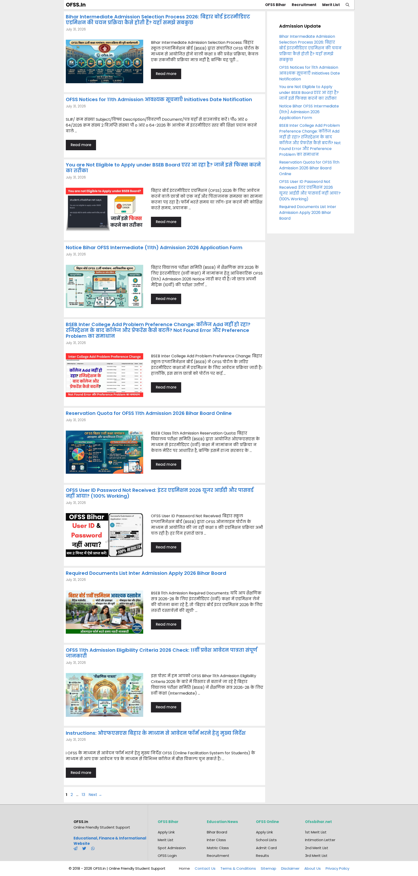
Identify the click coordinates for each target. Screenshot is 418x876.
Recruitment (304, 4)
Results (262, 855)
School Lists (266, 839)
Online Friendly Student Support (102, 827)
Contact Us (205, 868)
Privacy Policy (337, 868)
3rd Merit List (316, 855)
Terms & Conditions (238, 868)
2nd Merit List (316, 847)
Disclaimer (290, 868)
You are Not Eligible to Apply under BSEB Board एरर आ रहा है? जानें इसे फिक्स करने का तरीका (163, 167)
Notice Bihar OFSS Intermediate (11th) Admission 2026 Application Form (154, 247)
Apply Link (166, 832)
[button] (347, 4)
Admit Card (266, 847)
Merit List (331, 4)
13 (84, 794)
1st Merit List (316, 832)
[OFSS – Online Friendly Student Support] (77, 4)
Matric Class (218, 847)
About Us (312, 868)
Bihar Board (217, 832)
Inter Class (216, 839)
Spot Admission (172, 847)
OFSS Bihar (275, 4)
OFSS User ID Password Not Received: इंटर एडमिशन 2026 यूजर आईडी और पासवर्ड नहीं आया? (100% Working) (160, 493)
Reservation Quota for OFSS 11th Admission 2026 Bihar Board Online (149, 413)
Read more (166, 73)
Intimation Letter (320, 839)
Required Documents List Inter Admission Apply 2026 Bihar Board (146, 573)
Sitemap (268, 868)
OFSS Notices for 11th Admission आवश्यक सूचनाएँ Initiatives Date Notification (159, 99)
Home (184, 868)
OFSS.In (81, 821)
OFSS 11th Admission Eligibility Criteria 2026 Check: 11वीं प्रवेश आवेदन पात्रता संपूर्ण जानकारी (161, 653)
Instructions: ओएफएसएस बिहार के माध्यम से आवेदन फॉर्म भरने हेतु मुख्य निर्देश (156, 733)
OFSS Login (167, 855)
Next (95, 794)
